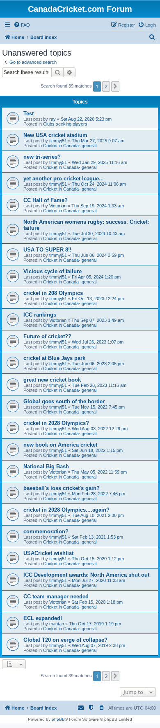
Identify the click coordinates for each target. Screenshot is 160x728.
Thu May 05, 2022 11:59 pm (99, 472)
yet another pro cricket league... (63, 178)
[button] (115, 86)
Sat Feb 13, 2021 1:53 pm (97, 537)
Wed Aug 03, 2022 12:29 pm (100, 428)
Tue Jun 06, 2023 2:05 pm (98, 363)
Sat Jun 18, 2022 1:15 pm (97, 450)
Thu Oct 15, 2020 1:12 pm (98, 558)
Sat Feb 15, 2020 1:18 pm (97, 602)
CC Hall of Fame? (45, 200)
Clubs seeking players (65, 123)
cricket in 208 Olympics (53, 293)
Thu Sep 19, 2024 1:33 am (97, 205)
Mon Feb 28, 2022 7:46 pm (98, 493)
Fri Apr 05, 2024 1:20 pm (96, 276)
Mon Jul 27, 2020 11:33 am (98, 580)
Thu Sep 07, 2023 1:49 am (97, 320)
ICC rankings (39, 315)
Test (28, 113)
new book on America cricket (60, 445)
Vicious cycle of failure (52, 271)
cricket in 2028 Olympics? (56, 423)
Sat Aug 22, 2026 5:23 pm (86, 119)
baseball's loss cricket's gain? (61, 488)
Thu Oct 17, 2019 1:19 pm (95, 623)
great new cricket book (52, 380)
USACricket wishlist (48, 553)
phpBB (58, 719)
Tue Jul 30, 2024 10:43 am (98, 233)
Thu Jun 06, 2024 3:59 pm (98, 255)
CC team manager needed (56, 596)
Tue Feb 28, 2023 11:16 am (99, 385)
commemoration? (46, 531)
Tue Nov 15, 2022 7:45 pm (98, 406)
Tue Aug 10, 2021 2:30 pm (98, 515)
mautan (56, 623)
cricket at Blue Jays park (54, 358)
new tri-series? (42, 157)
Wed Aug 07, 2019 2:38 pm (98, 645)
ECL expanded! (42, 618)
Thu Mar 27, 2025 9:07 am (98, 140)
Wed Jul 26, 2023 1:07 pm (97, 341)
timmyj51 (58, 140)
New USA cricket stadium (55, 135)
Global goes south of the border (64, 401)
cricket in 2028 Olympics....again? (66, 510)
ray (52, 119)
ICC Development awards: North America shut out (86, 575)
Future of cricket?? (47, 336)
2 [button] (106, 86)
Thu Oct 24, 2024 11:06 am (99, 184)
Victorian (57, 205)
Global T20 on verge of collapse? (65, 640)
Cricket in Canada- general (69, 145)
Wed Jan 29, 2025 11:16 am (99, 162)
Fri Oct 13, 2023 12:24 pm (98, 298)
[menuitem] (22, 25)
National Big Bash (46, 466)
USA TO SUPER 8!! (47, 250)
